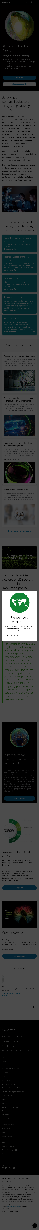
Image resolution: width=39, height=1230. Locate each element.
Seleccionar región (13, 635)
